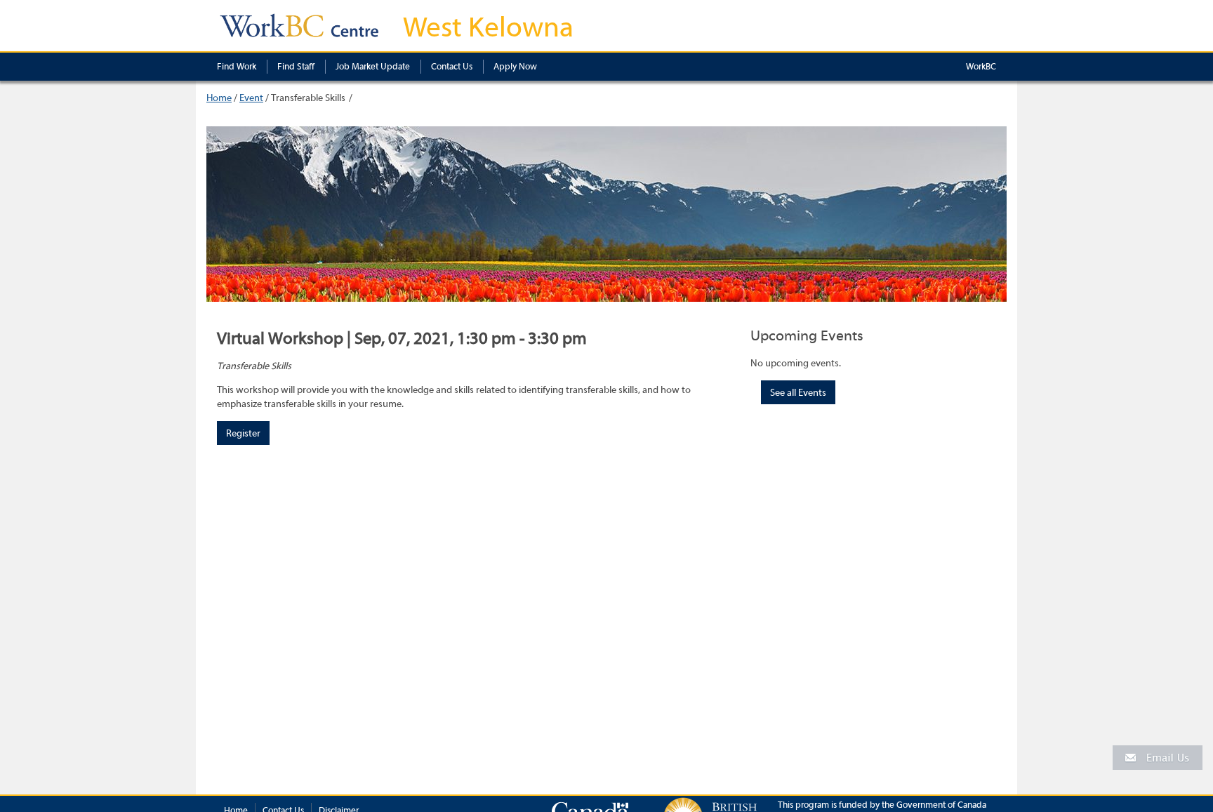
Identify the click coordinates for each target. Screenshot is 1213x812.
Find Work (236, 66)
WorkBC (981, 66)
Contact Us (451, 66)
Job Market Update (373, 66)
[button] (1157, 757)
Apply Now (515, 66)
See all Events (798, 393)
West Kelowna (488, 27)
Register (243, 433)
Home (219, 98)
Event (251, 98)
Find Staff (295, 66)
